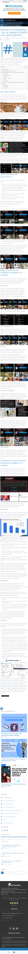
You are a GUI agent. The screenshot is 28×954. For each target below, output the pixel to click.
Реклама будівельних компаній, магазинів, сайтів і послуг (14, 941)
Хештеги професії (7, 78)
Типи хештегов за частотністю (8, 70)
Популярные (5, 841)
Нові (3, 838)
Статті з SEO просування (8, 816)
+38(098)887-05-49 (7, 920)
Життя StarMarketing (6, 797)
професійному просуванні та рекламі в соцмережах (12, 685)
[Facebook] (2, 830)
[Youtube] (7, 830)
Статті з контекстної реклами (9, 813)
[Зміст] (26, 67)
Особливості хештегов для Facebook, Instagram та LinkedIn (13, 83)
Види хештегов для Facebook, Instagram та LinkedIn (13, 72)
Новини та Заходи (6, 804)
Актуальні (6, 73)
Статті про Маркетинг (7, 823)
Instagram (6, 86)
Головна (3, 22)
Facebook (6, 85)
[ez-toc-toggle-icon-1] (25, 67)
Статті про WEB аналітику (8, 807)
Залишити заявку (14, 13)
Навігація (6, 80)
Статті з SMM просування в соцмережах (14, 22)
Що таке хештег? (5, 69)
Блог (3, 819)
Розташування (7, 75)
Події (5, 79)
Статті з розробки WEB (7, 800)
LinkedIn (5, 87)
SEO (26, 541)
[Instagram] (4, 830)
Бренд (5, 76)
